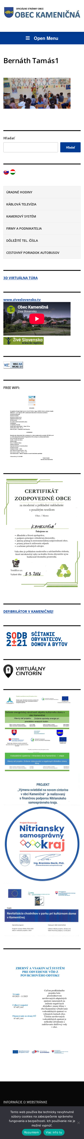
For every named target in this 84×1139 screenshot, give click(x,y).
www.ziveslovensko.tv (22, 299)
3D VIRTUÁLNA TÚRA (20, 278)
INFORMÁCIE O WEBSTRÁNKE (25, 1102)
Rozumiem (31, 1132)
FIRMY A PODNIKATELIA (24, 228)
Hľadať (9, 138)
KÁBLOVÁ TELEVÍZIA (21, 204)
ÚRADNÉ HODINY (19, 192)
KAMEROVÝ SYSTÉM (21, 216)
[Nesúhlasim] (78, 1122)
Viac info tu (54, 1132)
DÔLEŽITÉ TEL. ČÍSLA (22, 240)
